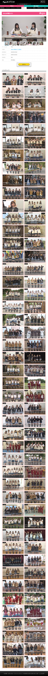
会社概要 (5, 673)
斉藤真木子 (16, 49)
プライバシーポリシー (18, 673)
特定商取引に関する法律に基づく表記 (30, 673)
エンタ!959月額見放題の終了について (24, 4)
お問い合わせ (10, 673)
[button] (45, 17)
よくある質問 (41, 673)
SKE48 (12, 49)
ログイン (24, 64)
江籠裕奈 (19, 49)
